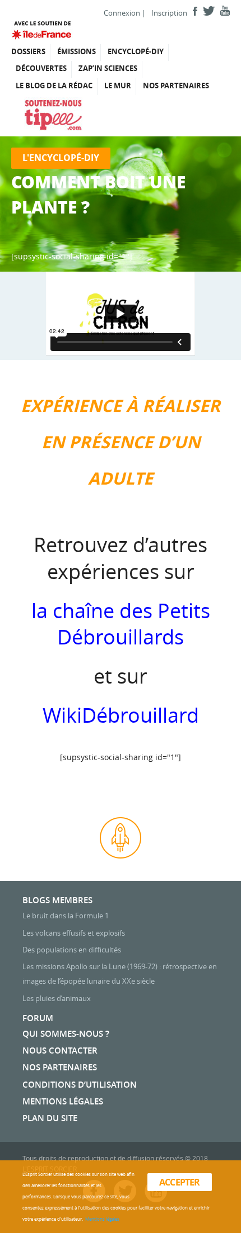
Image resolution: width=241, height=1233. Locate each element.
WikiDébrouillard (121, 714)
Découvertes (41, 68)
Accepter (179, 1182)
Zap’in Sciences (107, 68)
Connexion (122, 13)
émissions (76, 51)
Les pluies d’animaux (56, 998)
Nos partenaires (176, 85)
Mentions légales (62, 1101)
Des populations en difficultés (71, 950)
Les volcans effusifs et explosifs (73, 933)
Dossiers (28, 51)
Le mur (117, 85)
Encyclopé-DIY (136, 51)
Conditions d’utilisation (79, 1084)
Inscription (169, 13)
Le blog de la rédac (54, 85)
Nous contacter (60, 1050)
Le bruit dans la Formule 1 (65, 915)
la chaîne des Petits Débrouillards (120, 624)
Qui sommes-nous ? (65, 1034)
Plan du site (49, 1118)
